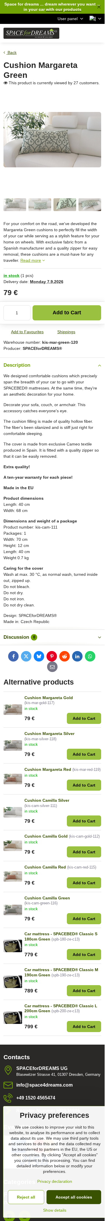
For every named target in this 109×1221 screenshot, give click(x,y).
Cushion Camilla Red (45, 867)
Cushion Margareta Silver (49, 733)
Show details (54, 1210)
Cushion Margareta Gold (48, 697)
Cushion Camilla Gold (46, 836)
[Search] (70, 33)
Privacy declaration (54, 1181)
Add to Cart (67, 312)
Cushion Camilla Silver (46, 800)
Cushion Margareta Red (47, 769)
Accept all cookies (74, 1197)
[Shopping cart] (84, 33)
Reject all (26, 1197)
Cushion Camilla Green (47, 898)
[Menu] (98, 33)
